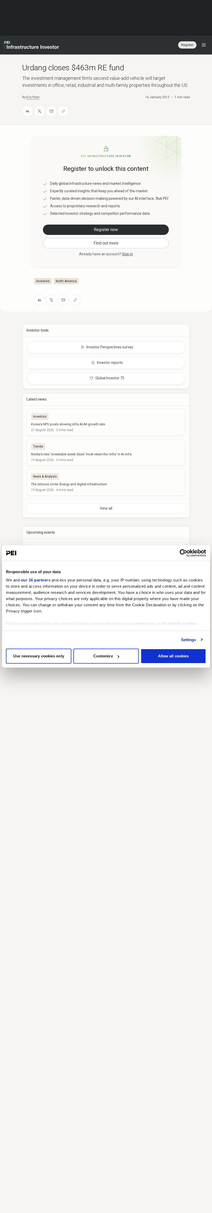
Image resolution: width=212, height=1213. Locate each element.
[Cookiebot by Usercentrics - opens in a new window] (183, 553)
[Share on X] (39, 111)
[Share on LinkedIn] (27, 111)
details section (182, 623)
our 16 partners (36, 580)
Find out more (106, 243)
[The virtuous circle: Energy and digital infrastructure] (106, 482)
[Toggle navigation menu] (204, 45)
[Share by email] (51, 111)
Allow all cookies (173, 656)
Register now (106, 229)
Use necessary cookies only (38, 656)
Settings (188, 640)
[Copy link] (63, 111)
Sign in (127, 254)
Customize (103, 656)
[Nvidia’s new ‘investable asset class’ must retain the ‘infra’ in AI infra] (106, 452)
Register (187, 45)
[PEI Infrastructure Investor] (31, 45)
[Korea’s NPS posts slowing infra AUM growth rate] (106, 422)
